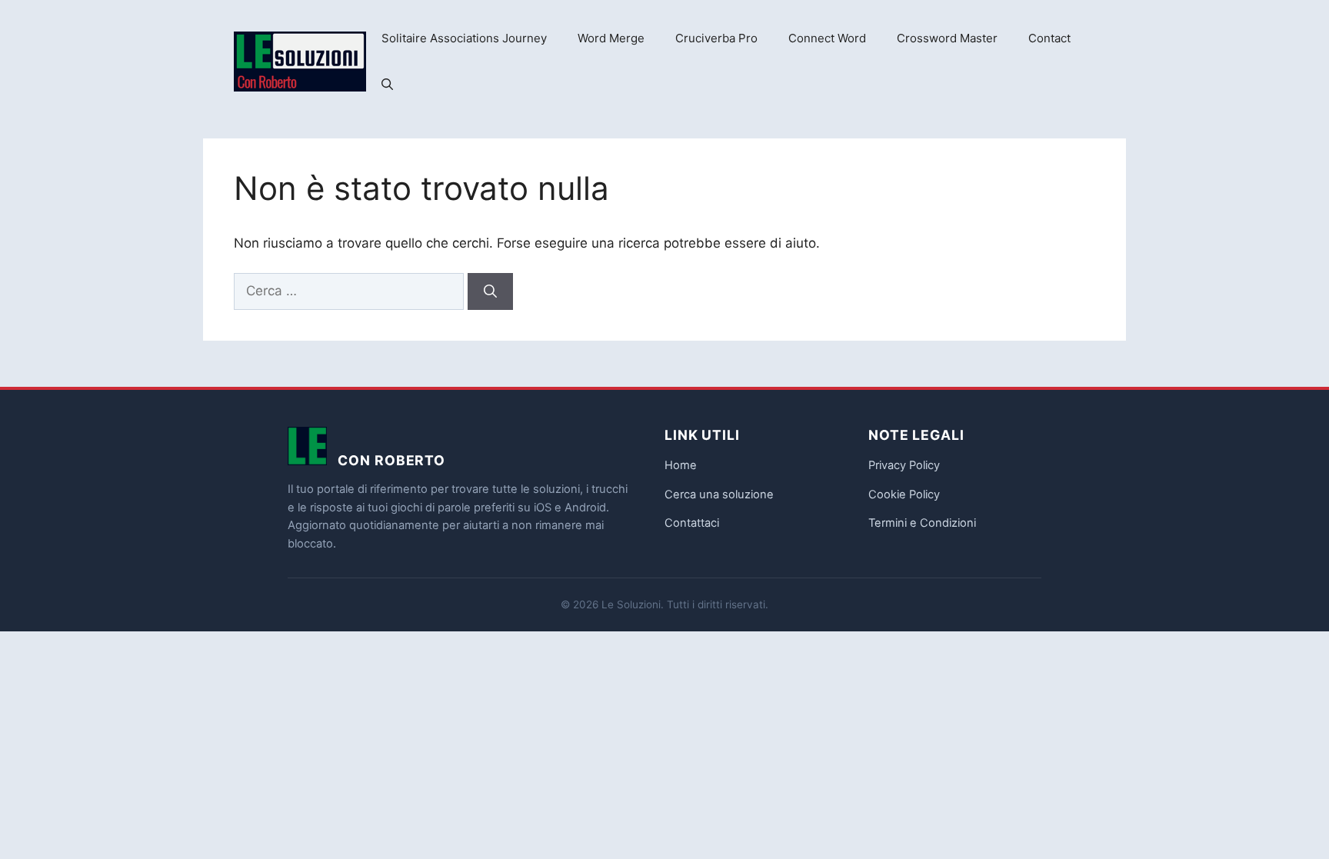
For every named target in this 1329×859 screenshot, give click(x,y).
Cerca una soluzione (719, 494)
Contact (1049, 38)
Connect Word (827, 38)
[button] (387, 85)
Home (680, 465)
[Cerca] (490, 291)
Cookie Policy (904, 494)
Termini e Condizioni (922, 523)
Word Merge (611, 38)
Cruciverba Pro (716, 38)
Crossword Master (947, 38)
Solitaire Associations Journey (464, 38)
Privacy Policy (904, 465)
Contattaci (691, 523)
